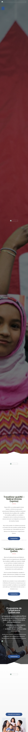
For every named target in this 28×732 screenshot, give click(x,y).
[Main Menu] (3, 8)
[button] (14, 538)
